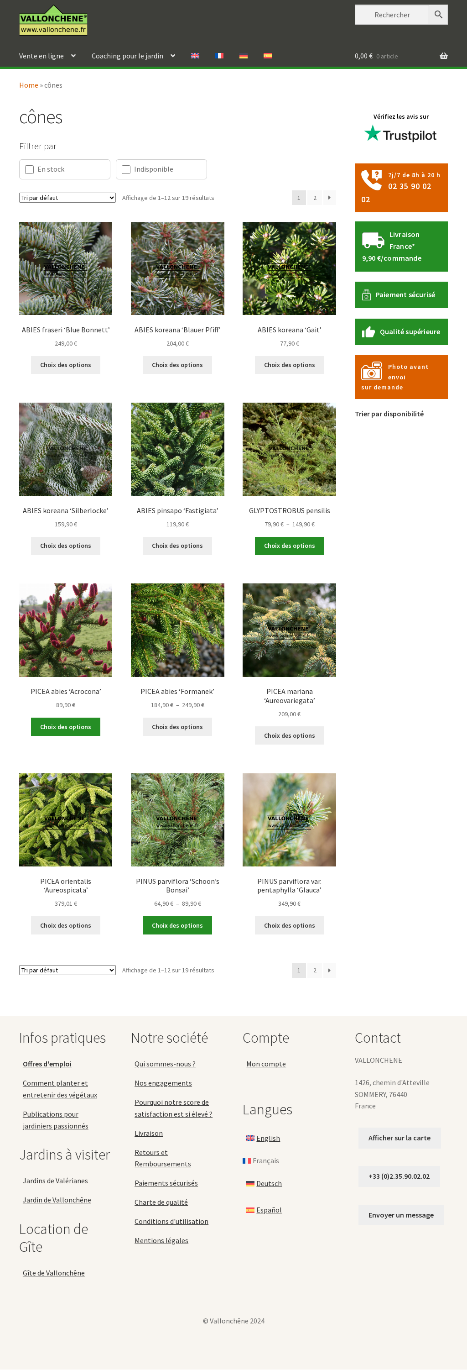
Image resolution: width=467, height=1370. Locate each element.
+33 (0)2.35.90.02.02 (399, 1176)
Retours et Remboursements (163, 1158)
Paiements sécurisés (166, 1183)
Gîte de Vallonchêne (54, 1272)
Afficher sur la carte (399, 1137)
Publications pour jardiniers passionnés (55, 1119)
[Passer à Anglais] (195, 56)
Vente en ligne (41, 55)
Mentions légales (161, 1240)
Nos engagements (163, 1082)
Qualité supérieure (410, 331)
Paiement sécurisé (405, 294)
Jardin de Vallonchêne (57, 1200)
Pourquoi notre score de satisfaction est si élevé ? (174, 1107)
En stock (50, 168)
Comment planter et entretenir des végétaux (60, 1088)
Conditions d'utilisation (171, 1221)
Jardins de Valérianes (55, 1181)
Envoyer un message (401, 1214)
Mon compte (266, 1064)
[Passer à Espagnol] (267, 56)
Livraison (149, 1133)
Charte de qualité (161, 1202)
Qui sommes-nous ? (165, 1064)
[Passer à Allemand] (243, 56)
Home (28, 84)
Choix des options (65, 365)
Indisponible (153, 168)
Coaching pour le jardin (127, 55)
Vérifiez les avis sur (401, 116)
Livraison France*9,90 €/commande (391, 246)
